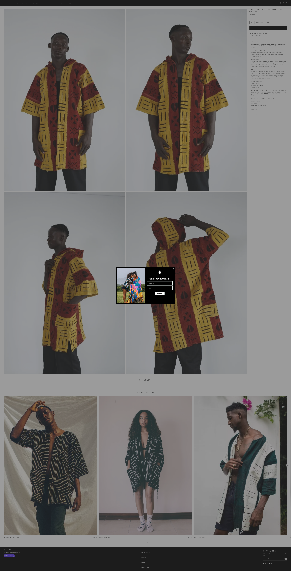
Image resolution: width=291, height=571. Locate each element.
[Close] (173, 269)
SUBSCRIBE (160, 293)
